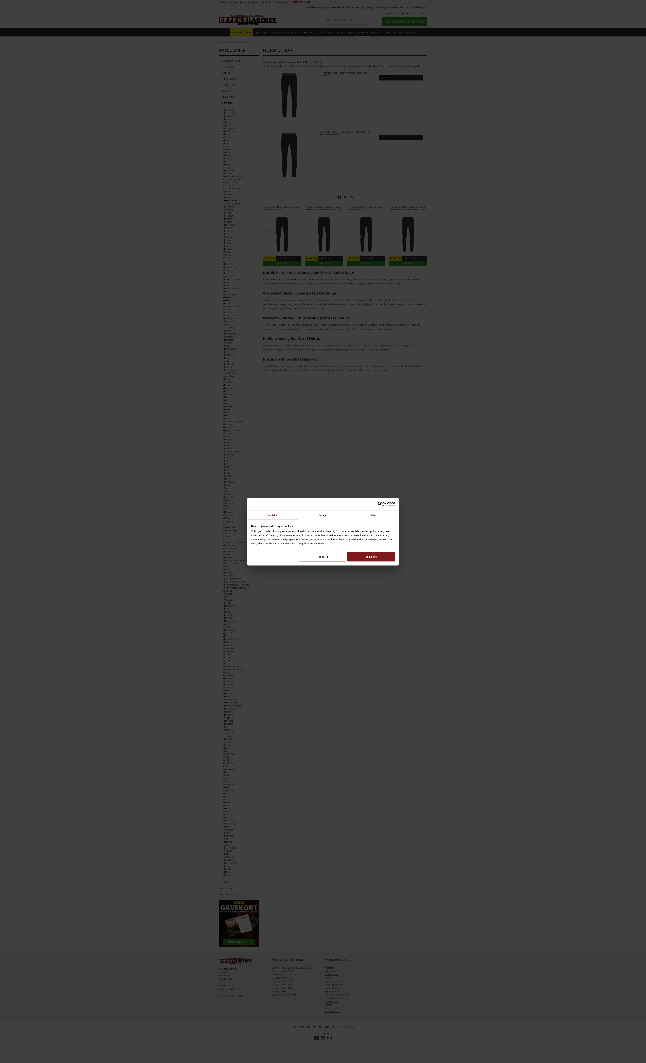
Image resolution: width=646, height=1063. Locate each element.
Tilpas (320, 556)
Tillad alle (371, 556)
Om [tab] (373, 514)
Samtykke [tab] (272, 514)
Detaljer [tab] (323, 514)
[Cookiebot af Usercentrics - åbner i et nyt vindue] (380, 504)
